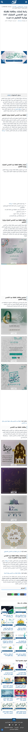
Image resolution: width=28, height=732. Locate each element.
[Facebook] (19, 725)
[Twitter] (16, 725)
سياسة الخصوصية (9, 727)
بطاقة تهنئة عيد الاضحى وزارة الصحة (12, 573)
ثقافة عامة (14, 6)
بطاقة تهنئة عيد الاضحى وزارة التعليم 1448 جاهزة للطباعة (21, 674)
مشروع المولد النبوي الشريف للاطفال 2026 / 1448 (21, 713)
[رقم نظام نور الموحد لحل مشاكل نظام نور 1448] (7, 623)
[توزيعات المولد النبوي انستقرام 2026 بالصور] (7, 680)
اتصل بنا (16, 727)
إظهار (9, 95)
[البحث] (2, 2)
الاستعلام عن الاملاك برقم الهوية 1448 (8, 654)
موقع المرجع (18, 109)
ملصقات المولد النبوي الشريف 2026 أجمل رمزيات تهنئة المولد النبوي (8, 714)
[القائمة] (26, 2)
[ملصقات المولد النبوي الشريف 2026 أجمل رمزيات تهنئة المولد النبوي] (7, 706)
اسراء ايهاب (20, 21)
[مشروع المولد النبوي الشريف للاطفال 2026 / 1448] (20, 706)
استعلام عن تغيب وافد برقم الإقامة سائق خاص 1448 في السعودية (21, 656)
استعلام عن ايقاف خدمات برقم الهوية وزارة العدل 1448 (21, 630)
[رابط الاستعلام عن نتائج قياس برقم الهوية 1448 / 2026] (20, 610)
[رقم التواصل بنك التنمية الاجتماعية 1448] (20, 636)
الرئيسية (25, 6)
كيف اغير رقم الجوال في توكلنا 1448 (8, 616)
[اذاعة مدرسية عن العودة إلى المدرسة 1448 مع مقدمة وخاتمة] (7, 667)
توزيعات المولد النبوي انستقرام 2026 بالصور (8, 686)
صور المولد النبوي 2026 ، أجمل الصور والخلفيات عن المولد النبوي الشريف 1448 (20, 688)
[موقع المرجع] (14, 2)
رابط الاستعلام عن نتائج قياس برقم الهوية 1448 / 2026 (20, 617)
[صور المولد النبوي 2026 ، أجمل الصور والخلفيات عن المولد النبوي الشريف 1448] (20, 680)
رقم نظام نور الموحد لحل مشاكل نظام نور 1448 (8, 630)
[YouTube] (9, 725)
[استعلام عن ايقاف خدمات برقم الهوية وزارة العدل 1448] (20, 623)
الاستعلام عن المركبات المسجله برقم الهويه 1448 (8, 642)
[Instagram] (13, 725)
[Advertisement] (14, 36)
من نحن (22, 727)
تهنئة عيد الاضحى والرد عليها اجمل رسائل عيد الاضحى (14, 422)
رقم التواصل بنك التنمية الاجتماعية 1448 (21, 641)
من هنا (3, 131)
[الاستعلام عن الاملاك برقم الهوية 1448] (7, 649)
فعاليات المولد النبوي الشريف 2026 (21, 699)
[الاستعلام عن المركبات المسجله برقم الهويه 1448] (7, 636)
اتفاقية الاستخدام (14, 729)
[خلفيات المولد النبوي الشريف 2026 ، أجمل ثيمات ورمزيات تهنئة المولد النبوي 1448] (7, 693)
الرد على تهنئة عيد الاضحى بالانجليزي (12, 551)
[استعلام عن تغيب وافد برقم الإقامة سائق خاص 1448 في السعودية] (20, 649)
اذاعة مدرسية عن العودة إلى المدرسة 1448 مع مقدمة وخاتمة (7, 674)
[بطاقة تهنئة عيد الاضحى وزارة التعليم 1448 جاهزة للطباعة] (20, 667)
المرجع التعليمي (20, 6)
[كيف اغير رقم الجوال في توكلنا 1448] (7, 610)
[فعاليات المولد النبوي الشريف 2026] (20, 693)
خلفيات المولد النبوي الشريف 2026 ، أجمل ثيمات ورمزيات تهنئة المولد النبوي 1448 (8, 701)
